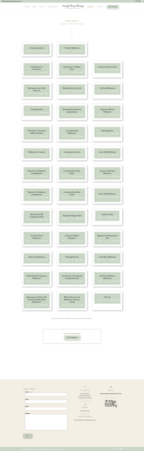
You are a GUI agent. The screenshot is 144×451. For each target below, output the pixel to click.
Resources (90, 6)
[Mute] (41, 51)
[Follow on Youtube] (121, 449)
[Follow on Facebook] (114, 449)
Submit (27, 436)
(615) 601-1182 (85, 411)
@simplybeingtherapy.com (111, 393)
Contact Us (100, 6)
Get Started (72, 337)
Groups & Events (52, 6)
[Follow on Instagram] (117, 449)
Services (41, 6)
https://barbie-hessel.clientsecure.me (85, 420)
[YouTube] (139, 2)
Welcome (27, 6)
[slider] (44, 51)
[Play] (27, 51)
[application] (36, 51)
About (34, 6)
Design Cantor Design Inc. (56, 449)
